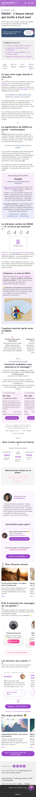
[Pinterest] (24, 766)
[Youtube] (20, 766)
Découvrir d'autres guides (17, 652)
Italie (20, 783)
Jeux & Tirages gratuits (13, 772)
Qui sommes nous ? (26, 770)
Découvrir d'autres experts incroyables (18, 711)
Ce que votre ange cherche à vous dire (18, 45)
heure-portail (23, 89)
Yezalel (3, 83)
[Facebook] (14, 766)
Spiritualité (18, 481)
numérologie (17, 252)
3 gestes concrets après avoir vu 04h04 (18, 56)
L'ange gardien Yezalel (10, 187)
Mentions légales (7, 778)
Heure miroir (12, 477)
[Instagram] (17, 766)
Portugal (27, 783)
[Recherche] (25, 3)
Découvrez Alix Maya (12, 693)
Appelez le (17, 706)
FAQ (3, 772)
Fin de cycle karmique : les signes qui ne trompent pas (13, 584)
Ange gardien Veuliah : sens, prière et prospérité (14, 735)
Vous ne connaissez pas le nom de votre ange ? (15, 753)
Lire (2, 596)
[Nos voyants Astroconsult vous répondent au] (29, 3)
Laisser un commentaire (17, 556)
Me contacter (13, 641)
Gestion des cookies (20, 778)
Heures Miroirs (23, 477)
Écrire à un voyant (12, 418)
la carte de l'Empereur (24, 276)
